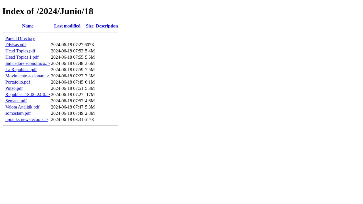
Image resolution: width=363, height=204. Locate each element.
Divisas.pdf (15, 44)
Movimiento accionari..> (27, 75)
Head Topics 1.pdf (22, 57)
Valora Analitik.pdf (22, 107)
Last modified (67, 26)
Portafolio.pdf (17, 82)
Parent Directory (20, 38)
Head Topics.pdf (20, 50)
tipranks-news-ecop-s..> (26, 119)
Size (90, 26)
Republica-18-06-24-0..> (27, 94)
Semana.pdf (16, 100)
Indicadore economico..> (27, 63)
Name (27, 26)
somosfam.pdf (18, 113)
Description (107, 26)
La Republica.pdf (21, 69)
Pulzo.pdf (14, 88)
